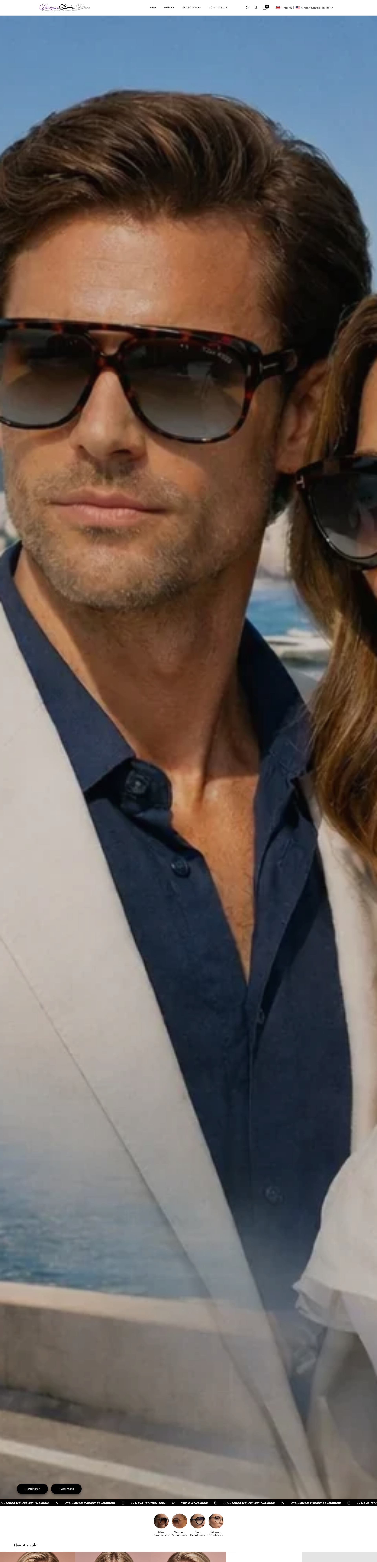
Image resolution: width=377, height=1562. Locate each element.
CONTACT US (218, 7)
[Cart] (264, 8)
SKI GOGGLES (191, 7)
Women (169, 7)
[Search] (247, 8)
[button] (304, 8)
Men (153, 7)
